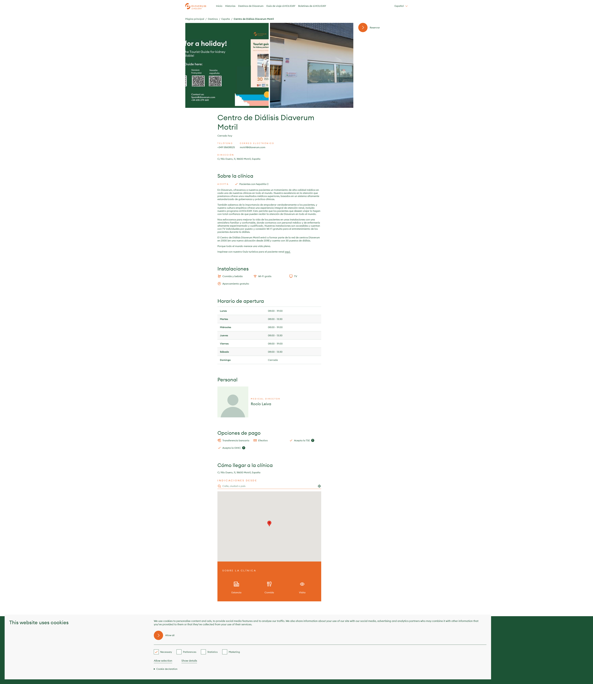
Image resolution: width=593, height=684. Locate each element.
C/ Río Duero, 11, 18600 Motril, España (238, 158)
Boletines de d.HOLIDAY (312, 5)
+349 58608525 (226, 147)
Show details (189, 660)
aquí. (287, 251)
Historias (230, 5)
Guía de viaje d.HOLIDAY (280, 5)
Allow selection (163, 660)
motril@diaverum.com (252, 147)
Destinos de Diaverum (250, 5)
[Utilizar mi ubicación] (319, 486)
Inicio (219, 5)
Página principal (194, 18)
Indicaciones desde (237, 480)
